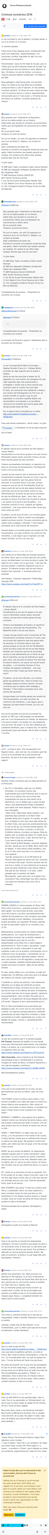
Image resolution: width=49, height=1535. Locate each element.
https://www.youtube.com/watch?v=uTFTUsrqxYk (22, 1052)
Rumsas (7, 1221)
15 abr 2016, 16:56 (28, 307)
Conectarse (20, 1515)
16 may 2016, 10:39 (25, 1221)
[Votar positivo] (33, 107)
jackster (7, 36)
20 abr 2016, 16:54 (26, 551)
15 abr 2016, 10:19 (24, 114)
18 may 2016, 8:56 (25, 1238)
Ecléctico (7, 551)
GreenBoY (8, 1035)
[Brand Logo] (5, 5)
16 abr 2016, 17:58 (25, 356)
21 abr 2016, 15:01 (34, 597)
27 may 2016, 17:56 (27, 1434)
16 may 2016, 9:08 (25, 1085)
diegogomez (8, 307)
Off (3, 19)
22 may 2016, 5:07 (25, 1394)
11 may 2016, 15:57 (34, 902)
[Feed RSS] (35, 19)
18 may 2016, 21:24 (25, 1343)
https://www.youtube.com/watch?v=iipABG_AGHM (23, 1068)
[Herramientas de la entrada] (46, 107)
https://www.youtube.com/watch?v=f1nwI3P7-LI (22, 584)
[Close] (45, 1470)
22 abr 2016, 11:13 (24, 745)
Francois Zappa (9, 777)
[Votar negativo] (41, 107)
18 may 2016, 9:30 (25, 1270)
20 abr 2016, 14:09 (24, 445)
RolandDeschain (10, 202)
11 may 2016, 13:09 (30, 777)
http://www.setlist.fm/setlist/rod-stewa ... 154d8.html (24, 1349)
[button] (3, 1532)
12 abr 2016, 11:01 (25, 36)
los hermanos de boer (12, 597)
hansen (6, 114)
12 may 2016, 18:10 (26, 1035)
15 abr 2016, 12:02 (31, 202)
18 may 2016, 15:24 (35, 1311)
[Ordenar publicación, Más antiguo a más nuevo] (4, 26)
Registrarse (8, 1515)
